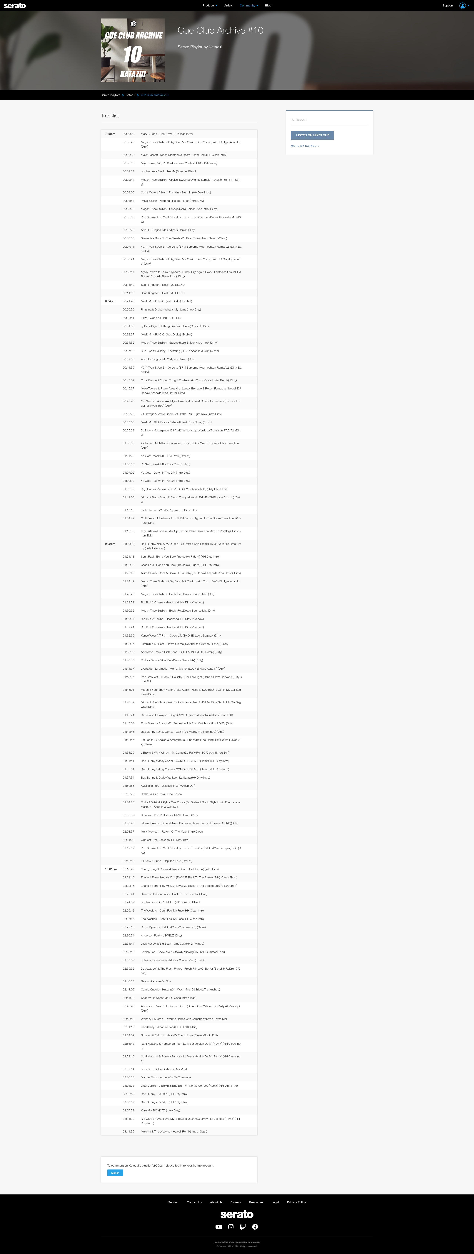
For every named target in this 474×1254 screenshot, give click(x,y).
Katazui (130, 95)
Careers (236, 1202)
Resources (256, 1202)
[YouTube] (218, 1228)
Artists (228, 5)
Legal (275, 1202)
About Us (216, 1202)
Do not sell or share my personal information (237, 1242)
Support (448, 5)
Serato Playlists (110, 95)
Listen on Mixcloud (313, 135)
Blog (268, 5)
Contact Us (194, 1202)
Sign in (115, 1172)
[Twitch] (243, 1228)
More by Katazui (304, 145)
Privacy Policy (296, 1202)
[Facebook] (255, 1228)
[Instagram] (230, 1228)
